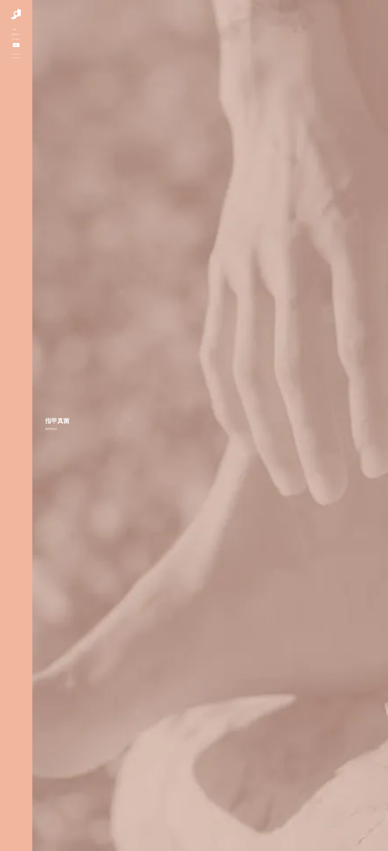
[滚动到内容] (210, 842)
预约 (16, 45)
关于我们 (16, 39)
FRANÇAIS (16, 58)
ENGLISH (16, 54)
